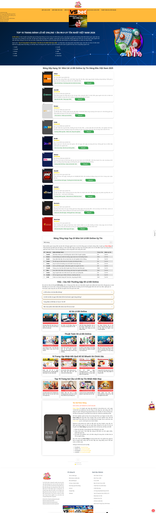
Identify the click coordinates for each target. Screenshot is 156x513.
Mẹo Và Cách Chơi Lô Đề (93, 10)
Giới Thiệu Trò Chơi (57, 10)
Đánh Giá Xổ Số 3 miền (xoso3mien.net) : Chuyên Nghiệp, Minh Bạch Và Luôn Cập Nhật (50, 372)
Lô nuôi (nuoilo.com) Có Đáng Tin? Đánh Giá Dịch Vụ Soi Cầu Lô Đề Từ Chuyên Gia (50, 394)
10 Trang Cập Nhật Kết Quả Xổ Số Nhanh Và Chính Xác (78, 356)
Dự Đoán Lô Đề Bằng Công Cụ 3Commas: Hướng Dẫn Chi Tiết (69, 326)
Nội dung (46, 242)
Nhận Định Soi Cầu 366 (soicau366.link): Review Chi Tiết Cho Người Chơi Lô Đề (105, 394)
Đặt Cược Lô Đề (46, 10)
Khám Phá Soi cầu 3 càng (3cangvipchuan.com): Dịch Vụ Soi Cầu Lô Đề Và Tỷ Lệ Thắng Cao (69, 394)
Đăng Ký (89, 83)
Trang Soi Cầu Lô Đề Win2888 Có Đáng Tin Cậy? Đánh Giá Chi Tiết (87, 393)
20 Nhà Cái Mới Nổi (4, 20)
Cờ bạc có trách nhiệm (74, 483)
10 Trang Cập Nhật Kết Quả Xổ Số (7, 14)
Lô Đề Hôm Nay (3, 12)
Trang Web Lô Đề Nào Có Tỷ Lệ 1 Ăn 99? (54, 302)
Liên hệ (70, 488)
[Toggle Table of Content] (110, 242)
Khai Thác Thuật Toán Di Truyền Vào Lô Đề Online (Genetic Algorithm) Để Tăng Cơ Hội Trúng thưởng (69, 349)
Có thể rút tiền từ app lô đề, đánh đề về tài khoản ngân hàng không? (62, 297)
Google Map (71, 490)
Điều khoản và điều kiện (74, 478)
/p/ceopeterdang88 (86, 450)
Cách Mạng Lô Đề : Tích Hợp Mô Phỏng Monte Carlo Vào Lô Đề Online (50, 349)
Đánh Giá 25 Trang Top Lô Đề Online (102, 503)
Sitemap (71, 493)
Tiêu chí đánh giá (72, 475)
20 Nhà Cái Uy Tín (4, 21)
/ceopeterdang (84, 447)
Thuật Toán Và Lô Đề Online (108, 10)
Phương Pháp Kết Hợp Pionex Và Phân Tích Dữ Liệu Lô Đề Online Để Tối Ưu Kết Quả (50, 327)
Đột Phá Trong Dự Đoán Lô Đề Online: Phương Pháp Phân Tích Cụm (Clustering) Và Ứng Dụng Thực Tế (105, 349)
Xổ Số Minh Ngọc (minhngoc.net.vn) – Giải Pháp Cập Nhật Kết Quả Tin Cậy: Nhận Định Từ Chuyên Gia (87, 372)
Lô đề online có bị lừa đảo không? (53, 292)
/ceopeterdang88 (85, 449)
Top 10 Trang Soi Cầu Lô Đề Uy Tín (8, 15)
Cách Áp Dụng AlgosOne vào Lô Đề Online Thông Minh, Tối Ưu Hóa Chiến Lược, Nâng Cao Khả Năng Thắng (87, 327)
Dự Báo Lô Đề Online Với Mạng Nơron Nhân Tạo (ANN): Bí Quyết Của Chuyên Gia (87, 349)
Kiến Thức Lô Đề (68, 10)
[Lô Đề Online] (78, 4)
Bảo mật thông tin (73, 480)
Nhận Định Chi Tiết (4, 17)
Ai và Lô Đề (96, 480)
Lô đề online (15, 37)
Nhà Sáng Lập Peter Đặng (74, 485)
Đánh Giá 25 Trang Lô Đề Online (7, 18)
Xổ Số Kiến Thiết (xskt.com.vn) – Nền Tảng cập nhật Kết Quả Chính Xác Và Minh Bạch (69, 372)
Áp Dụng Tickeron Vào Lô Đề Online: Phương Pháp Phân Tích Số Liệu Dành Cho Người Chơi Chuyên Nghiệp (105, 327)
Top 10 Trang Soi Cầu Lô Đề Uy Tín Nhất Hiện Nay (78, 378)
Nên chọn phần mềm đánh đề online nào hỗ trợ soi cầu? (59, 307)
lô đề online (76, 421)
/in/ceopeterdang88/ (85, 452)
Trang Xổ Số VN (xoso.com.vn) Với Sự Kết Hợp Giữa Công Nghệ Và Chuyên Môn (105, 372)
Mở (153, 510)
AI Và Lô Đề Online (78, 311)
